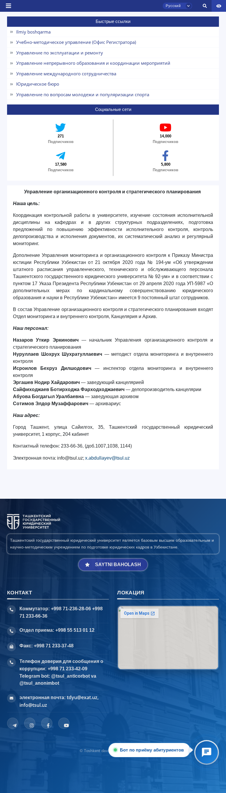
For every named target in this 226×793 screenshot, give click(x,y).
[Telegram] (12, 723)
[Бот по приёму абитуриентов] (206, 752)
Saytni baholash (118, 564)
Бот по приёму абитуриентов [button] (153, 749)
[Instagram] (29, 723)
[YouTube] (63, 723)
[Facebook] (46, 723)
